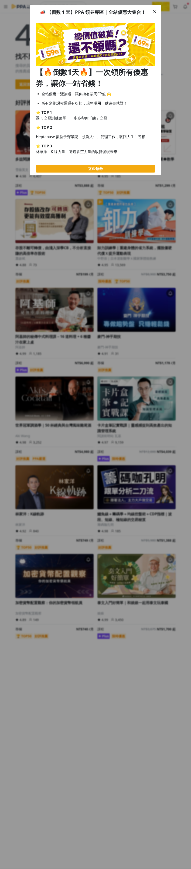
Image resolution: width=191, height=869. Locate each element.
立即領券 (95, 168)
